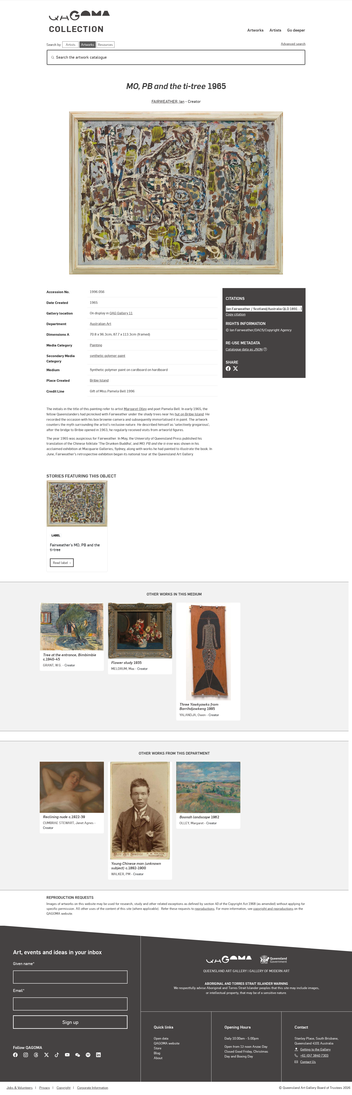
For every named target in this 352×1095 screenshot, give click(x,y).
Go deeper (296, 30)
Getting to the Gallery (315, 1049)
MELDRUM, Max (122, 668)
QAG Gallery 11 (121, 313)
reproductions (204, 908)
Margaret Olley (135, 408)
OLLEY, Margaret (191, 823)
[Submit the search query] (49, 57)
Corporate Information (92, 1087)
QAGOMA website (166, 1043)
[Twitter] (235, 369)
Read (60, 562)
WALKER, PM (120, 874)
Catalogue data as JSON (244, 349)
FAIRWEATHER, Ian (168, 101)
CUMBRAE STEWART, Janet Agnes (68, 823)
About (158, 1058)
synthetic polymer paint (107, 355)
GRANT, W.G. (52, 665)
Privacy (44, 1087)
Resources (105, 44)
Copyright (63, 1087)
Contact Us (308, 1062)
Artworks (255, 30)
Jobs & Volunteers (20, 1087)
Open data (161, 1038)
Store (157, 1048)
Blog (157, 1053)
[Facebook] (228, 369)
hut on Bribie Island (189, 414)
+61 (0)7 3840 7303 (314, 1055)
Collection (76, 28)
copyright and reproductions (273, 908)
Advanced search (293, 44)
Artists (275, 30)
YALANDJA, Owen (192, 715)
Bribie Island (99, 380)
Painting (96, 345)
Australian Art (100, 323)
